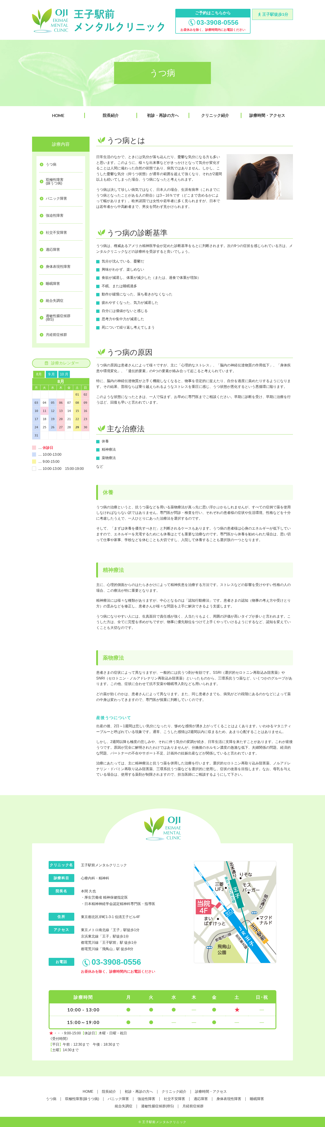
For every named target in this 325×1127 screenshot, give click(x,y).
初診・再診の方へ (163, 115)
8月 (39, 374)
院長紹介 (111, 115)
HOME (58, 115)
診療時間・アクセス (267, 115)
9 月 (51, 374)
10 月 (64, 374)
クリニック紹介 (215, 115)
